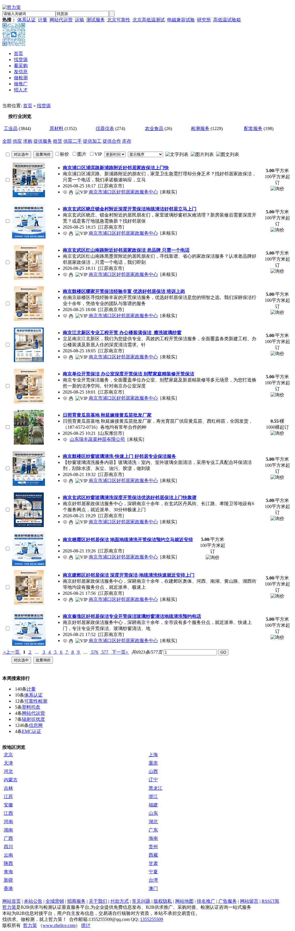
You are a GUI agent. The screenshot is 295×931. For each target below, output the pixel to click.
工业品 (11, 128)
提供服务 (42, 141)
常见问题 (141, 901)
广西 (8, 838)
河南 (8, 821)
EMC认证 (31, 731)
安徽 (8, 804)
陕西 (8, 863)
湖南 (8, 829)
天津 (8, 763)
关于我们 (98, 901)
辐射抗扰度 (33, 719)
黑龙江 (155, 788)
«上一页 (11, 652)
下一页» (120, 652)
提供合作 (112, 141)
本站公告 (33, 901)
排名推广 (206, 901)
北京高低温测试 (149, 19)
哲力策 (9, 907)
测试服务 (95, 19)
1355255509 (151, 919)
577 (104, 652)
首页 (27, 105)
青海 (8, 871)
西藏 (153, 855)
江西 (8, 813)
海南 (153, 838)
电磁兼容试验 (181, 19)
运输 (79, 19)
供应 (17, 141)
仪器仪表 (105, 128)
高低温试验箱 (227, 19)
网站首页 (11, 901)
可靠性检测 (35, 701)
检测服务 (200, 128)
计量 (42, 19)
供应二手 (72, 141)
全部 (7, 141)
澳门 (153, 888)
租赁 (57, 141)
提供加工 (92, 141)
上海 (153, 754)
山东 (153, 813)
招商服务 (76, 901)
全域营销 (55, 901)
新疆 (8, 880)
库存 (126, 141)
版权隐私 (163, 901)
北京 (8, 754)
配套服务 (253, 128)
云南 (8, 855)
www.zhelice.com (59, 925)
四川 (8, 846)
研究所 (204, 19)
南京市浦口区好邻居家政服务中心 (123, 191)
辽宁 (153, 779)
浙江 (153, 796)
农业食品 (154, 128)
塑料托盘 (31, 707)
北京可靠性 (118, 19)
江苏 (8, 796)
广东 (153, 829)
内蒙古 (11, 779)
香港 (8, 888)
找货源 (44, 105)
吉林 (8, 788)
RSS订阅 (270, 901)
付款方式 (119, 901)
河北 (8, 771)
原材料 (56, 128)
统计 (85, 925)
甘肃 (153, 863)
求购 (27, 141)
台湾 (153, 880)
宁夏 (153, 871)
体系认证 (26, 19)
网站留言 (249, 901)
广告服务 (227, 901)
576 (94, 652)
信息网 (36, 725)
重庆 (153, 763)
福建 (153, 804)
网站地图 (184, 901)
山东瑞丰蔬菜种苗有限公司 (97, 439)
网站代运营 (61, 19)
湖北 (153, 821)
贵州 (153, 846)
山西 (153, 771)
